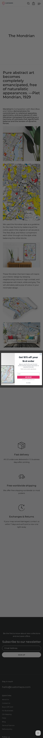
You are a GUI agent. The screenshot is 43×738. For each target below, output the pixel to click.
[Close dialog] (41, 354)
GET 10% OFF (28, 377)
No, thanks (28, 382)
